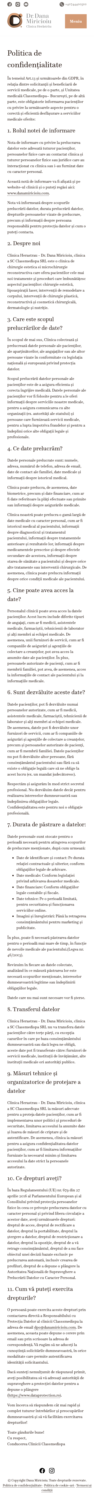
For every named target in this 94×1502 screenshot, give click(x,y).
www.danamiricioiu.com (28, 193)
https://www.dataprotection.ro (34, 1395)
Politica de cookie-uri (59, 1485)
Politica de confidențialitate (22, 1485)
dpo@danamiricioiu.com (55, 1327)
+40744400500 (76, 4)
